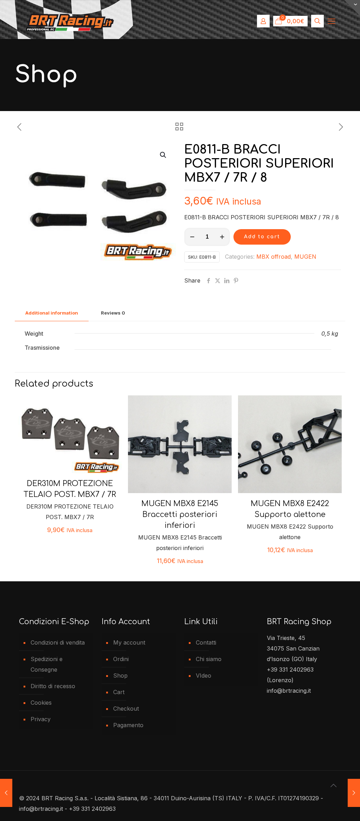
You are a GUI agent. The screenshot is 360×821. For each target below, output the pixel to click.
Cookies (41, 702)
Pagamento (128, 725)
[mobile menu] (332, 21)
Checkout (126, 708)
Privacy (41, 719)
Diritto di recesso (53, 686)
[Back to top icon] (333, 785)
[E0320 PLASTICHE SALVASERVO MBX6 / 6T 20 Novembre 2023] (354, 793)
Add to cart (262, 236)
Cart (118, 692)
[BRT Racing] (70, 21)
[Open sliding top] (352, 8)
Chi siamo (208, 658)
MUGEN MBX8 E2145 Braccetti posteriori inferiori (179, 514)
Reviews (113, 313)
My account (129, 642)
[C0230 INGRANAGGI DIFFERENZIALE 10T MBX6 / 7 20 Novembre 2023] (6, 793)
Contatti (206, 642)
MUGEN (305, 256)
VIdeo (203, 675)
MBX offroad (273, 256)
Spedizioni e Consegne (47, 664)
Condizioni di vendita (58, 642)
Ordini (121, 658)
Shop (120, 675)
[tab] (52, 313)
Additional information (51, 313)
